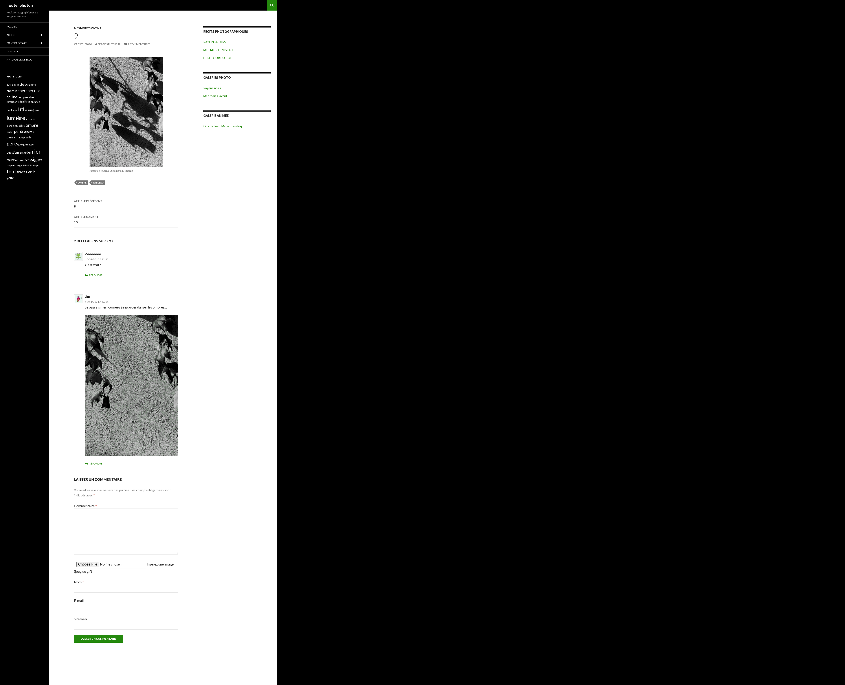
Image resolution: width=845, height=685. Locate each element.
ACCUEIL (12, 26)
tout (11, 171)
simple (10, 165)
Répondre (96, 275)
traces (22, 172)
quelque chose (25, 144)
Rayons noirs (212, 88)
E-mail (80, 600)
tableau (98, 182)
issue (29, 110)
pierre (11, 137)
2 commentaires (139, 44)
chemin (12, 91)
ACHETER (12, 34)
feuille (10, 110)
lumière (16, 117)
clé (37, 90)
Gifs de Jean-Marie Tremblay (222, 126)
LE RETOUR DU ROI (217, 58)
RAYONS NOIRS (214, 42)
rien (37, 151)
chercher (25, 90)
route (11, 160)
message (30, 119)
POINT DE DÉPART (17, 43)
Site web (80, 619)
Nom (79, 582)
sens (28, 160)
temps (35, 165)
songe (18, 165)
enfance (35, 101)
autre (10, 84)
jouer (36, 110)
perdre (20, 131)
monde (10, 125)
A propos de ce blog (20, 59)
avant (17, 84)
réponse (19, 160)
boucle (25, 84)
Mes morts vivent (215, 96)
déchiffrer (24, 101)
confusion (12, 101)
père (12, 143)
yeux (10, 178)
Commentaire (85, 506)
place (19, 137)
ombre (82, 182)
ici (21, 109)
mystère (20, 125)
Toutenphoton (20, 5)
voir (31, 171)
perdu (30, 132)
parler (10, 131)
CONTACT (12, 51)
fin (16, 110)
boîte (33, 84)
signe (36, 159)
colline (12, 97)
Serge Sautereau (109, 44)
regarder (24, 152)
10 (86, 219)
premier (28, 137)
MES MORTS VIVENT (87, 28)
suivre (26, 165)
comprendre (26, 97)
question (12, 152)
